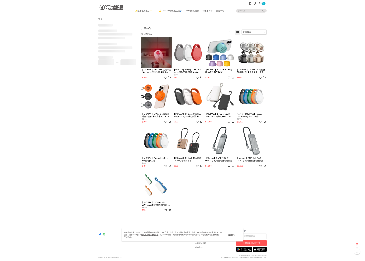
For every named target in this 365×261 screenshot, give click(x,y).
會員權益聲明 (200, 243)
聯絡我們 (198, 247)
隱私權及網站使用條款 (149, 235)
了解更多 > (128, 237)
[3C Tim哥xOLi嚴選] (114, 7)
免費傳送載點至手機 (251, 243)
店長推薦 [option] (247, 32)
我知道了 (232, 235)
